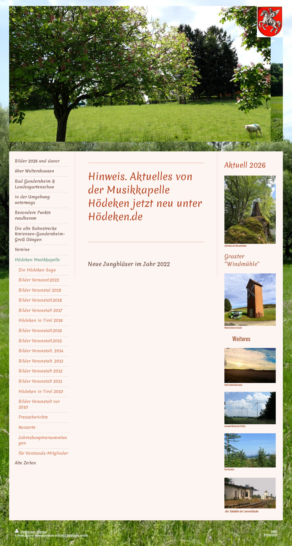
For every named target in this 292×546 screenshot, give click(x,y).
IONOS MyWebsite (69, 535)
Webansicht (270, 534)
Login (274, 531)
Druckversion (28, 531)
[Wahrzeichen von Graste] (250, 299)
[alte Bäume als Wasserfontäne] (250, 210)
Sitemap (41, 531)
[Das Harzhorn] (250, 450)
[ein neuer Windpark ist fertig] (250, 408)
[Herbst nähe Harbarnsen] (250, 365)
